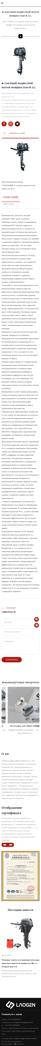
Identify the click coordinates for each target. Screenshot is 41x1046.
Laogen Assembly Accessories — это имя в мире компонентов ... (20, 732)
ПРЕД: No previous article (12, 182)
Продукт (11, 21)
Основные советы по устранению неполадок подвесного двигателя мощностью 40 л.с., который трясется (20, 963)
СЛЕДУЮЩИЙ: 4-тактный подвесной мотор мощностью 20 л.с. (18, 187)
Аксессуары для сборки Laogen (20, 726)
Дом (4, 21)
